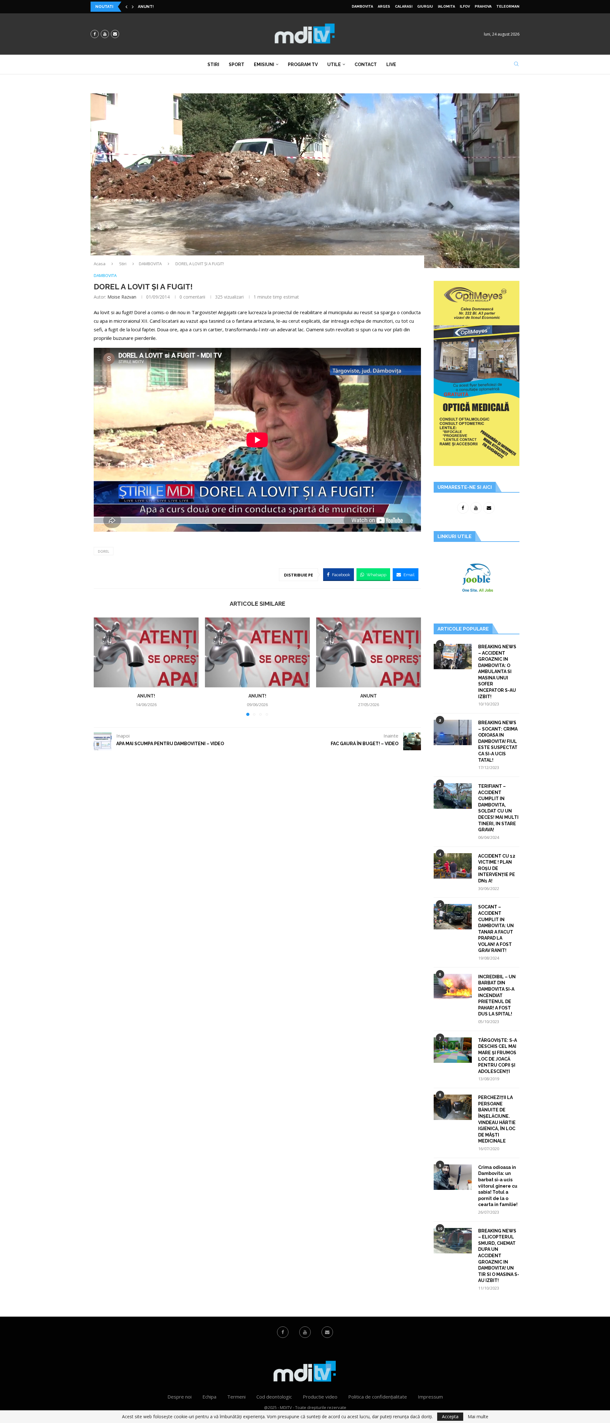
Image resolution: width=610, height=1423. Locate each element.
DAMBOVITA (362, 6)
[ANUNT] (368, 652)
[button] (126, 7)
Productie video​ (320, 1396)
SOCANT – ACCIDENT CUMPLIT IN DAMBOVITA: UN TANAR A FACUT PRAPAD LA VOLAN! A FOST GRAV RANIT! (496, 928)
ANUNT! (146, 6)
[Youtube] (105, 34)
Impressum (430, 1396)
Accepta (450, 1416)
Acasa (99, 263)
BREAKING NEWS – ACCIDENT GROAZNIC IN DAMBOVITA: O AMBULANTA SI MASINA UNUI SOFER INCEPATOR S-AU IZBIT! (497, 671)
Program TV (303, 64)
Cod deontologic (274, 1396)
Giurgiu (425, 6)
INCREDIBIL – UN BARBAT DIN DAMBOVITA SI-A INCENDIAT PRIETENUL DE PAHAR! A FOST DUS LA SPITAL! (497, 995)
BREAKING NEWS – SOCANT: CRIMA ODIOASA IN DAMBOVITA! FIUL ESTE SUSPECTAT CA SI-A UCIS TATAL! (498, 741)
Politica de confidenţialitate (377, 1396)
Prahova (483, 6)
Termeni (236, 1396)
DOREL (103, 551)
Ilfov (465, 6)
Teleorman (507, 6)
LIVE (391, 64)
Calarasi (403, 6)
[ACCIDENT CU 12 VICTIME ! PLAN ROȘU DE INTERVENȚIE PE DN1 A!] (453, 866)
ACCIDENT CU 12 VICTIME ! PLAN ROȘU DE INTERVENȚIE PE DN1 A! (496, 868)
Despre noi (179, 1396)
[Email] (115, 34)
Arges (384, 6)
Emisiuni (264, 64)
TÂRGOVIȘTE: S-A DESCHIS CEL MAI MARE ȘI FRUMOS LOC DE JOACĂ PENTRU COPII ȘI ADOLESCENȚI (497, 1056)
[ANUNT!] (146, 652)
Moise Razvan (121, 297)
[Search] (516, 65)
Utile (334, 64)
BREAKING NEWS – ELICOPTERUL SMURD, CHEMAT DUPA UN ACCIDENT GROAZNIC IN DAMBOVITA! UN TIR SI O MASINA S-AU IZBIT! (498, 1255)
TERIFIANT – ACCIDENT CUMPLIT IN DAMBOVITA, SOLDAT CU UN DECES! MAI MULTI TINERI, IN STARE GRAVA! (498, 808)
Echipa (209, 1396)
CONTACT (366, 64)
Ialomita (446, 6)
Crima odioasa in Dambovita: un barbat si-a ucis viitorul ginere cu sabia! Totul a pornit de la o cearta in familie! (498, 1186)
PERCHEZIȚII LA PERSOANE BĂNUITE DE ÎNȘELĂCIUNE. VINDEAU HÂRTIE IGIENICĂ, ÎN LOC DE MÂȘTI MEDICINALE (497, 1119)
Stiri (213, 64)
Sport (236, 64)
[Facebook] (95, 34)
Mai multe (478, 1416)
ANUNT (368, 695)
